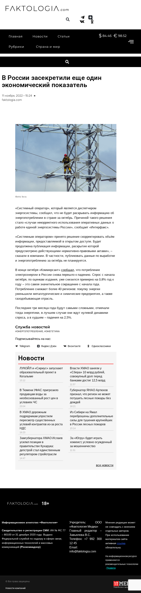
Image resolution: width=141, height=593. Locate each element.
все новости (104, 465)
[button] (67, 19)
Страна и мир (48, 46)
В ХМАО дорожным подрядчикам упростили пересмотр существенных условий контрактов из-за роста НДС (41, 420)
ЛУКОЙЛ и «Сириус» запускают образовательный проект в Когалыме (41, 372)
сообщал (67, 270)
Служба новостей (32, 327)
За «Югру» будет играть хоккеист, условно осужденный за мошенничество (91, 442)
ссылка (121, 543)
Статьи (64, 36)
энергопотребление (30, 331)
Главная (16, 36)
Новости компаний (16, 588)
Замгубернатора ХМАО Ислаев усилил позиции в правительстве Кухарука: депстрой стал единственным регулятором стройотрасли (41, 446)
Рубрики (16, 46)
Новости (40, 36)
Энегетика (53, 331)
